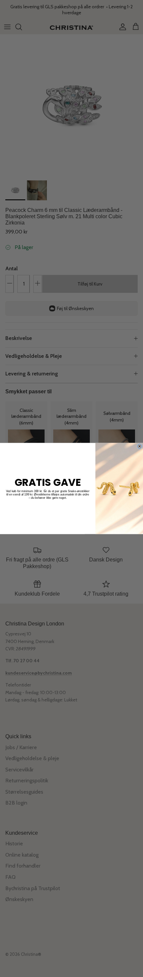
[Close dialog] (139, 446)
